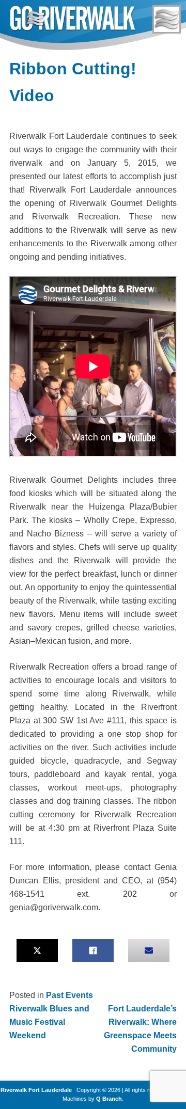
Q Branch (109, 1099)
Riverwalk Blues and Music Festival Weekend (49, 1022)
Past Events (69, 995)
